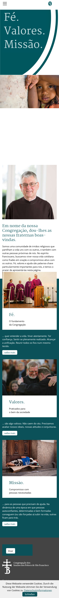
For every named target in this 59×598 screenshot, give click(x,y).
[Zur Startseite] (50, 3)
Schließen (30, 594)
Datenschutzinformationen (38, 590)
